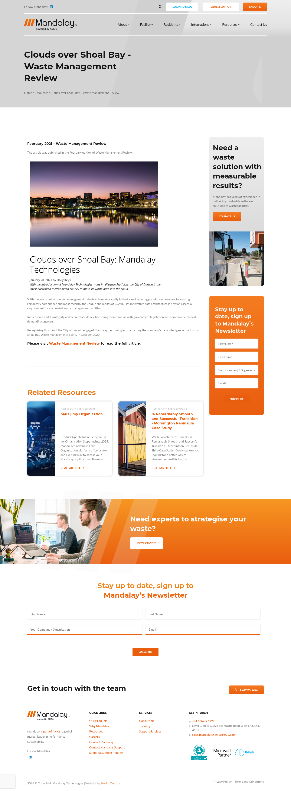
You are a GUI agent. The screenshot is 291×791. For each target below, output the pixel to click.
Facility (145, 24)
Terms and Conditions (249, 781)
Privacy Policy (222, 781)
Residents (171, 24)
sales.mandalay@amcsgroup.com (214, 734)
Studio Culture (110, 783)
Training (144, 726)
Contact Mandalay (101, 742)
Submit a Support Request (106, 752)
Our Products (98, 720)
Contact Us (258, 24)
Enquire (255, 6)
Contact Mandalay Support (107, 747)
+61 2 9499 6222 (248, 689)
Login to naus (182, 6)
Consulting (146, 720)
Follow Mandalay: (36, 7)
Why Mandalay (99, 726)
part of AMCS (52, 731)
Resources (230, 24)
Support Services (150, 731)
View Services (146, 543)
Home (28, 92)
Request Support (221, 6)
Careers (94, 736)
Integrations (200, 24)
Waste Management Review (74, 343)
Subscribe (236, 399)
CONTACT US (227, 216)
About (123, 24)
